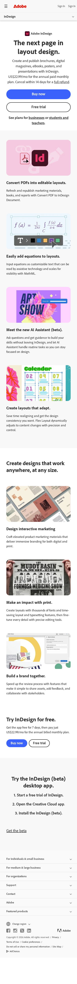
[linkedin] (29, 931)
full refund (61, 82)
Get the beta (16, 830)
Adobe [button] (10, 902)
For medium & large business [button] (23, 867)
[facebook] (8, 931)
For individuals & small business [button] (25, 859)
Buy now (38, 94)
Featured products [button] (17, 911)
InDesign (10, 16)
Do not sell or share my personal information (28, 946)
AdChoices (15, 951)
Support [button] (11, 885)
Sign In (61, 6)
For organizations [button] (16, 876)
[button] (38, 924)
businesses (36, 118)
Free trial (38, 107)
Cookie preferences (31, 942)
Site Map (57, 946)
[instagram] (15, 931)
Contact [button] (10, 894)
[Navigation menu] (6, 6)
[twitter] (22, 931)
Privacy (55, 937)
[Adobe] (20, 6)
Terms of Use (12, 942)
